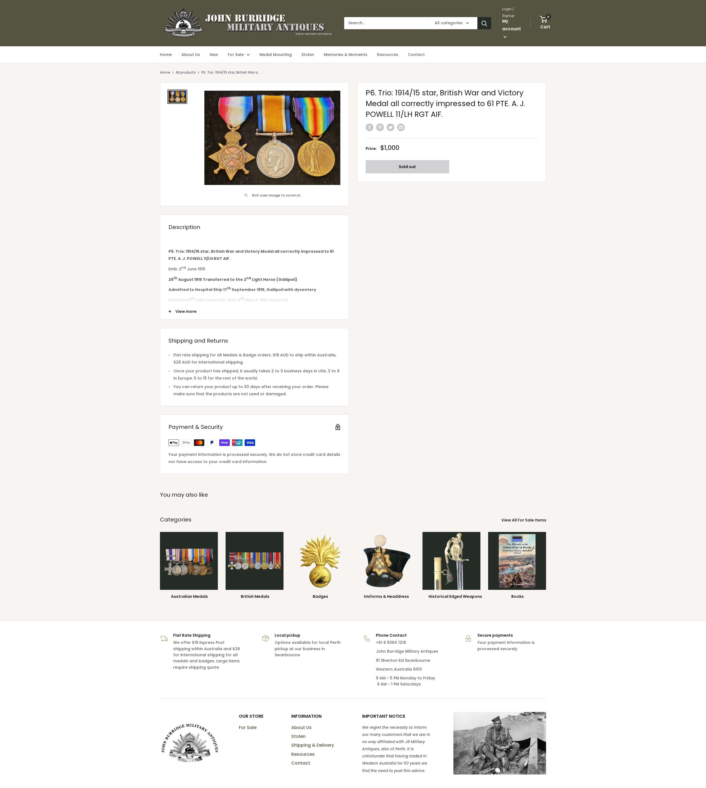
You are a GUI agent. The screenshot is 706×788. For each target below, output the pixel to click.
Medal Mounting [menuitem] (276, 54)
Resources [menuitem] (387, 54)
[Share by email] (401, 127)
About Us (301, 727)
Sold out (407, 166)
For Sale (247, 727)
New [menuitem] (214, 54)
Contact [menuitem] (416, 54)
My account (511, 25)
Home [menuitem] (166, 54)
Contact (300, 763)
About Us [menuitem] (190, 54)
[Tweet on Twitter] (390, 127)
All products (186, 72)
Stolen (298, 736)
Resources (303, 754)
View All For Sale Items (524, 520)
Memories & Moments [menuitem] (345, 54)
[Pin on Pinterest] (380, 127)
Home (165, 72)
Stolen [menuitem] (307, 54)
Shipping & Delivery (312, 745)
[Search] (484, 23)
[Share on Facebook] (369, 127)
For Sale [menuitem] (236, 54)
